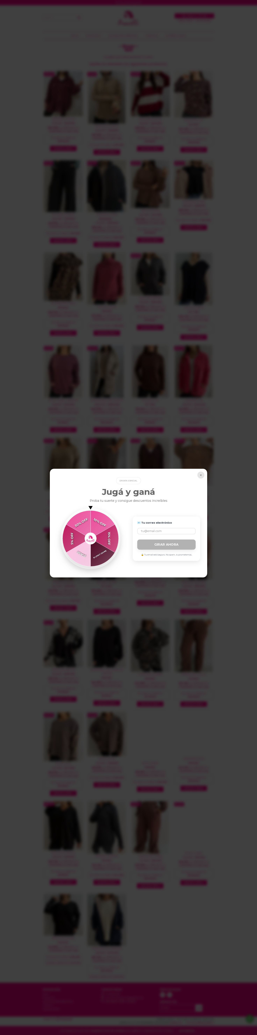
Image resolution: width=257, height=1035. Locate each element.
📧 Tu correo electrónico (154, 522)
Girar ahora (166, 545)
